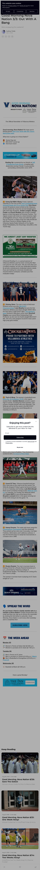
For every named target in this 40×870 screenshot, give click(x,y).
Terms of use (31, 441)
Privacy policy (9, 443)
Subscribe (20, 437)
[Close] (36, 421)
